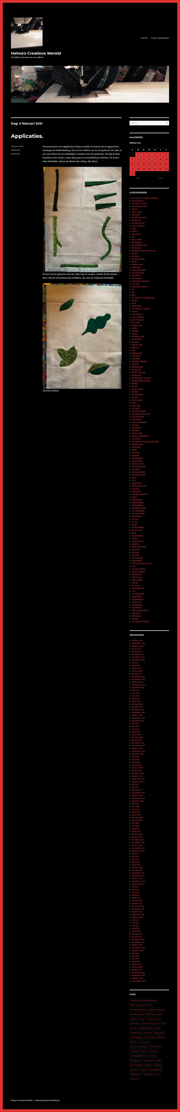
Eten (133, 295)
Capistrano (136, 267)
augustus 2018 (138, 754)
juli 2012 (135, 887)
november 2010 (138, 942)
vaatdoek (134, 1079)
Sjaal (134, 533)
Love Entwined (138, 417)
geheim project (138, 320)
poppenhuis (137, 483)
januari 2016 (137, 820)
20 (166, 164)
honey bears (137, 339)
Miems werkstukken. (139, 1046)
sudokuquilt (137, 561)
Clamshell (136, 276)
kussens (135, 397)
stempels (135, 552)
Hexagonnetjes (138, 336)
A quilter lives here (139, 206)
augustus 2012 (138, 884)
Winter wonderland (140, 610)
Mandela (135, 425)
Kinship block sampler (141, 378)
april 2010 (136, 961)
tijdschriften (137, 574)
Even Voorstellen (160, 38)
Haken (134, 328)
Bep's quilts (137, 240)
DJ (133, 289)
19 (161, 164)
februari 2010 (137, 967)
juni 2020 (136, 693)
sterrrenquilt (137, 558)
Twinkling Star (138, 588)
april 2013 (136, 862)
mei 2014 (135, 826)
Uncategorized (138, 594)
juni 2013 (135, 856)
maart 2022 (136, 649)
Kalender (135, 364)
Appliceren (15, 150)
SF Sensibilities (138, 527)
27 (166, 169)
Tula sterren (137, 577)
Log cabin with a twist (141, 414)
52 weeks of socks (139, 204)
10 (149, 159)
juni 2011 (135, 923)
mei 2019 (135, 729)
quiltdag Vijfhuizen (140, 494)
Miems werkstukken (140, 436)
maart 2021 (136, 668)
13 (166, 159)
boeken (135, 253)
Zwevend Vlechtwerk (140, 621)
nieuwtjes (136, 469)
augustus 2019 (138, 721)
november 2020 (138, 679)
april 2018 (136, 762)
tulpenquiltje (137, 580)
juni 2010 (135, 956)
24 (149, 169)
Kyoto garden (137, 400)
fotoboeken (136, 306)
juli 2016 (135, 804)
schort (134, 522)
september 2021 (138, 660)
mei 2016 (135, 809)
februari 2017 (137, 790)
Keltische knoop (138, 372)
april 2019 (136, 732)
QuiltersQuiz (137, 500)
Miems (133, 1042)
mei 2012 (135, 892)
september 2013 (138, 848)
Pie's (134, 480)
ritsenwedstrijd (138, 514)
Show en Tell (137, 530)
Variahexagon (137, 599)
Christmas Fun (138, 273)
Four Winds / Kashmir (141, 309)
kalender (148, 1033)
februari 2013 (137, 867)
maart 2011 (136, 931)
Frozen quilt (137, 314)
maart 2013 (136, 865)
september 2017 (138, 779)
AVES (134, 228)
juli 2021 (135, 663)
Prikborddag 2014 (139, 486)
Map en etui (136, 428)
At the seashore (138, 226)
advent (148, 1005)
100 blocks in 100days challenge (145, 198)
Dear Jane (136, 284)
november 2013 (138, 842)
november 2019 (138, 712)
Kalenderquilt (137, 367)
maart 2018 (136, 765)
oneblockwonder (139, 475)
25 (155, 169)
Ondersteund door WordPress (47, 1100)
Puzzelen (135, 489)
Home (144, 38)
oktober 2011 (137, 912)
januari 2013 (137, 870)
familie (134, 300)
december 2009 (138, 973)
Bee (133, 237)
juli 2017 (135, 784)
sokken (135, 538)
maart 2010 (136, 964)
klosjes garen (137, 389)
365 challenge (136, 1005)
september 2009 (138, 981)
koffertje (135, 392)
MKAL (134, 450)
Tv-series (136, 585)
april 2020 (136, 699)
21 (132, 169)
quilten (135, 497)
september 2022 (138, 643)
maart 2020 (136, 701)
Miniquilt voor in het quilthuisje (145, 442)
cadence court (137, 264)
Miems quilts (137, 433)
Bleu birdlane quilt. (139, 245)
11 (155, 159)
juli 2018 (135, 757)
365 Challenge (137, 201)
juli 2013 (135, 854)
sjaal (159, 1060)
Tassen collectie (138, 569)
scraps (134, 525)
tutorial (135, 583)
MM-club (136, 453)
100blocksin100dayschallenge (143, 1000)
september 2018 (138, 751)
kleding (135, 383)
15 (138, 164)
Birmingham (137, 242)
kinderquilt (136, 375)
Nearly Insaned (138, 464)
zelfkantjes (136, 616)
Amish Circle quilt (139, 217)
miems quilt (144, 1042)
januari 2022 (137, 651)
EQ (133, 292)
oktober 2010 (137, 945)
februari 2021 (137, 671)
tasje (134, 566)
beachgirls (136, 234)
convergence (137, 278)
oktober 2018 (137, 748)
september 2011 (138, 914)
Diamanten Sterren (140, 287)
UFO (133, 591)
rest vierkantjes (138, 511)
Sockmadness (137, 536)
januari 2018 (137, 770)
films (134, 303)
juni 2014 (135, 823)
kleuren (135, 386)
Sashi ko (135, 519)
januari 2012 (137, 903)
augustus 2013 (137, 851)
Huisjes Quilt (136, 1033)
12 (160, 159)
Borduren (136, 256)
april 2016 (136, 812)
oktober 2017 (137, 776)
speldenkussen (138, 541)
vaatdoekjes (137, 597)
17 (149, 164)
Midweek (161, 1037)
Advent (135, 209)
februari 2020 (137, 704)
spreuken (136, 549)
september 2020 (138, 685)
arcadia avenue (137, 1014)
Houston (135, 342)
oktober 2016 (137, 795)
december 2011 (138, 906)
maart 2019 (136, 735)
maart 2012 (136, 898)
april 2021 (136, 665)
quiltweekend (137, 505)
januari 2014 (137, 837)
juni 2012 (135, 889)
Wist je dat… (137, 613)
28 (132, 173)
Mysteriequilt (137, 458)
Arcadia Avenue (138, 223)
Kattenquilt (136, 370)
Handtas (135, 331)
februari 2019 (137, 737)
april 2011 (136, 928)
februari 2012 (137, 901)
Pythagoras (136, 491)
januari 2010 (137, 970)
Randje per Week (139, 508)
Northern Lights (138, 472)
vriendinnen (137, 608)
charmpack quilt (138, 270)
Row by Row (137, 516)
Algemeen (136, 215)
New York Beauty (139, 466)
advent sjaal (137, 212)
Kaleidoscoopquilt (139, 361)
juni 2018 (135, 759)
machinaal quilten (139, 422)
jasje (133, 350)
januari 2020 (137, 707)
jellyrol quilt (137, 353)
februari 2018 (137, 768)
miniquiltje (136, 447)
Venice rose (136, 602)
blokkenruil (136, 248)
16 (144, 164)
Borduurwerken (138, 259)
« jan (137, 178)
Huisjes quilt (137, 345)
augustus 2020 (138, 687)
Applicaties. (27, 136)
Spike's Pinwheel (139, 547)
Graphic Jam (137, 325)
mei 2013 (135, 859)
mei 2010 (135, 959)
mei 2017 (135, 787)
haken (158, 1028)
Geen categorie (138, 317)
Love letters (136, 419)
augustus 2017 (138, 782)
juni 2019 (135, 726)
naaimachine (137, 461)
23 (144, 169)
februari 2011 (137, 934)
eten (163, 1023)
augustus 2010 (138, 950)
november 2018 (138, 746)
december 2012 (138, 873)
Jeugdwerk (136, 356)
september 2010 (138, 948)
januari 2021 (137, 674)
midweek (135, 430)
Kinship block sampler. (141, 381)
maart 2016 (136, 815)
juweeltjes (136, 359)
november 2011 (138, 909)
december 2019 (138, 710)
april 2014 (136, 829)
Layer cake (136, 406)
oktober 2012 (137, 878)
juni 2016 (135, 806)
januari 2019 (137, 740)
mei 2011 (135, 925)
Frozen (135, 311)
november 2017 (138, 773)
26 (160, 169)
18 (155, 164)
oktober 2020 (137, 682)
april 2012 (136, 895)
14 (132, 164)
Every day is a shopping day (143, 298)
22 (138, 169)
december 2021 (138, 654)
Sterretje (135, 555)
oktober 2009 (137, 978)
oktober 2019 (137, 715)
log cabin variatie (139, 411)
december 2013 (138, 840)
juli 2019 (135, 723)
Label (134, 403)
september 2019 (138, 718)
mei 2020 (135, 696)
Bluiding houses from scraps (144, 251)
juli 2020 (135, 690)
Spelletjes (136, 544)
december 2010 (138, 939)
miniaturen (136, 439)
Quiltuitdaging (138, 502)
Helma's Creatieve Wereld (36, 53)
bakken (135, 231)
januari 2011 (137, 937)
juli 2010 (135, 953)
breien (134, 262)
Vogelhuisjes (137, 605)
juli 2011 (135, 920)
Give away (136, 323)
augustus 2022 (138, 646)
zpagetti (135, 619)
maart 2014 (136, 831)
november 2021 (138, 657)
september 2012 (138, 881)
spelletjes (158, 1065)
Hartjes (135, 334)
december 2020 (138, 676)
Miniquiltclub (137, 444)
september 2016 (138, 798)
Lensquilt (136, 408)
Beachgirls (151, 1014)
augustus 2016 (138, 801)
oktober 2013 (137, 845)
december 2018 (138, 743)
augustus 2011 (137, 917)
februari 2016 (137, 818)
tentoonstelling (138, 572)
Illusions (135, 347)
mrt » (161, 178)
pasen (134, 478)
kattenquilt (159, 1033)
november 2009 (138, 975)
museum (135, 455)
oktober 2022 (137, 640)
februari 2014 (137, 834)
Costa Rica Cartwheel (140, 281)
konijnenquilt (137, 395)
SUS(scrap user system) (142, 563)
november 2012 (138, 876)
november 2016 (138, 793)
